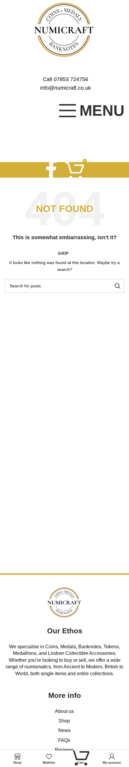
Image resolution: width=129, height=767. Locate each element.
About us (64, 711)
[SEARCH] (117, 286)
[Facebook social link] (51, 169)
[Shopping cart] (74, 170)
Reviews (64, 749)
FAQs (64, 740)
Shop (64, 720)
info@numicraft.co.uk (65, 88)
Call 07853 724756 (65, 79)
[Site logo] (65, 29)
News (64, 730)
